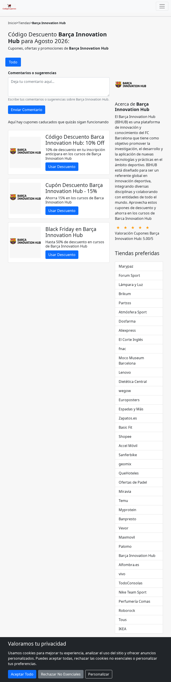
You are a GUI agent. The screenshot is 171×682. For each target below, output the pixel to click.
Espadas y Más (131, 409)
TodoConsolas (130, 583)
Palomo (125, 546)
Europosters (129, 399)
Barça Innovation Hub (137, 555)
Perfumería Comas (134, 601)
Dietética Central (133, 381)
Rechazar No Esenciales (61, 674)
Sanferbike (128, 454)
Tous (123, 619)
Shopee (125, 436)
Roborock (127, 610)
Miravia (125, 491)
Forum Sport (129, 275)
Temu (123, 500)
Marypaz (126, 266)
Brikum (125, 293)
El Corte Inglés (131, 339)
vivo (122, 573)
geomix (125, 464)
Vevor (123, 528)
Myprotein (127, 509)
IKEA (122, 628)
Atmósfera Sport (133, 312)
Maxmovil (127, 537)
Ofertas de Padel (133, 482)
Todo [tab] (13, 62)
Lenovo (125, 372)
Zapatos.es (128, 418)
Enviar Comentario (26, 109)
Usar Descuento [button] (61, 166)
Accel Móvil (128, 445)
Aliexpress (127, 330)
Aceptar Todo (22, 674)
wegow (125, 390)
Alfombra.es (129, 564)
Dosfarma (127, 321)
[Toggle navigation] (162, 6)
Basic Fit (125, 427)
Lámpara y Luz (131, 284)
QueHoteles (129, 473)
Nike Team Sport (133, 592)
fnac (122, 348)
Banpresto (127, 518)
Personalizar (98, 674)
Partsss (125, 302)
